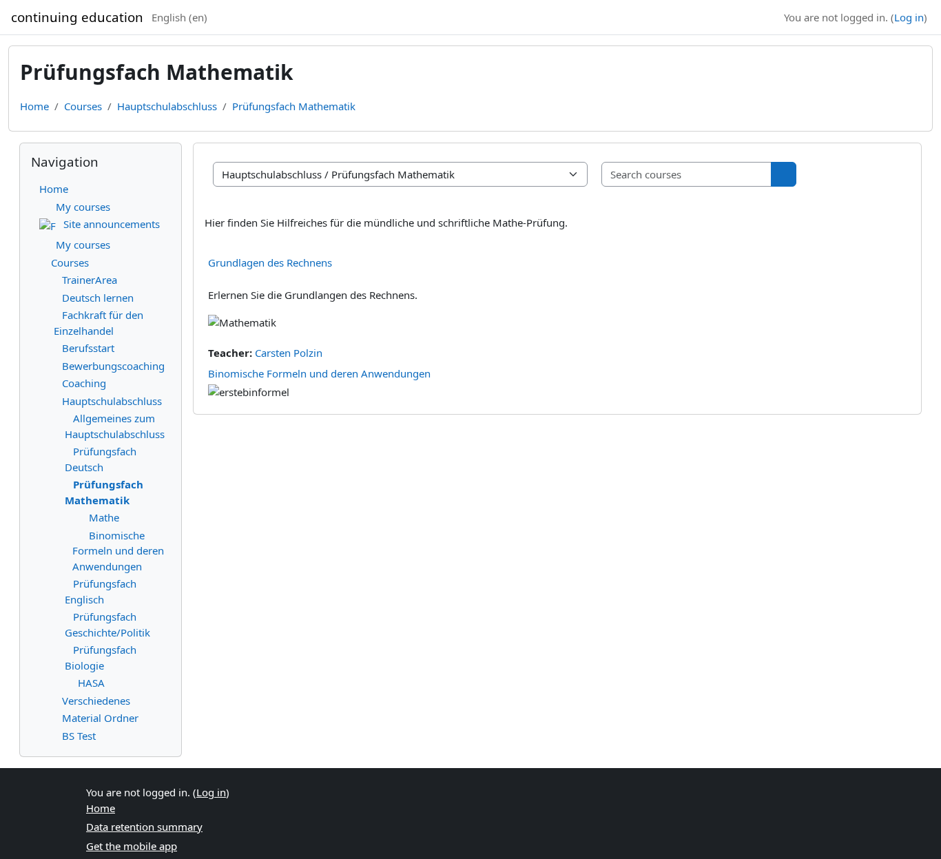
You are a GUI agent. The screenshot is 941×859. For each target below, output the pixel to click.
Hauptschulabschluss (167, 106)
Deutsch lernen (98, 297)
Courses (83, 106)
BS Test (79, 736)
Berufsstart (88, 348)
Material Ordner (100, 718)
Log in (909, 17)
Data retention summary (144, 827)
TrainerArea (89, 280)
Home (34, 106)
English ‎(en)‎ (179, 17)
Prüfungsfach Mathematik (293, 106)
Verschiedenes (96, 700)
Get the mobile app (131, 846)
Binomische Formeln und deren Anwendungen (319, 373)
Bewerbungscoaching (113, 366)
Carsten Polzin (288, 353)
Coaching (84, 383)
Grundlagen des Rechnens (270, 262)
